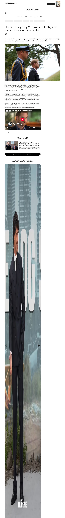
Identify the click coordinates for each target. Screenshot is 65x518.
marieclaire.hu (11, 34)
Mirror (6, 93)
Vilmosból (22, 98)
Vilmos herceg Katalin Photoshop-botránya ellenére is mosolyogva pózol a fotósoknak (29, 143)
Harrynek (16, 95)
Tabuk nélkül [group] (39, 16)
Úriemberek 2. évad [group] (29, 16)
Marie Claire (26, 85)
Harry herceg (7, 83)
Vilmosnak (11, 95)
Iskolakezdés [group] (19, 16)
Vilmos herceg (32, 87)
